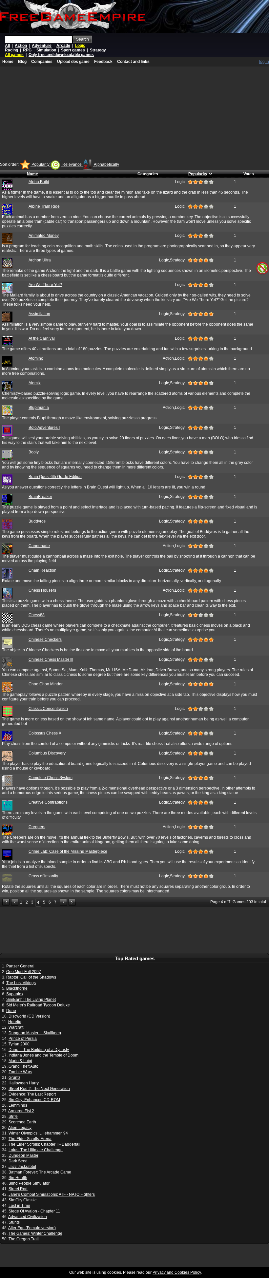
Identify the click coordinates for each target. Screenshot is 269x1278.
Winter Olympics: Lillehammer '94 (38, 1133)
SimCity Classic (22, 1200)
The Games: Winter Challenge (35, 1233)
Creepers (37, 827)
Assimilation (39, 314)
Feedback (103, 61)
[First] (6, 902)
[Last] (72, 902)
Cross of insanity (43, 876)
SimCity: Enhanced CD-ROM (34, 1099)
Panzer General (20, 966)
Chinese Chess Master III (51, 659)
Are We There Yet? (45, 284)
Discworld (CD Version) (29, 1016)
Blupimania (39, 407)
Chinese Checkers (45, 639)
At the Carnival (42, 338)
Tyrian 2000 (19, 1044)
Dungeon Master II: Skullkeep (35, 1033)
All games (14, 54)
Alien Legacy (19, 1127)
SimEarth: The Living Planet (31, 999)
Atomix (35, 383)
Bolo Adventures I (44, 427)
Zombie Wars (20, 1072)
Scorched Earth (22, 1122)
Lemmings (18, 1105)
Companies (41, 61)
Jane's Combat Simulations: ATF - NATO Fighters (52, 1194)
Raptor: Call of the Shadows (31, 977)
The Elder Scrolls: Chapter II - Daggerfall (44, 1144)
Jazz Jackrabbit (22, 1166)
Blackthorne (17, 988)
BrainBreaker (40, 496)
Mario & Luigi (20, 1061)
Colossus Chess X (45, 733)
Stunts (14, 1222)
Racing (11, 50)
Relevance (72, 164)
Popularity (41, 164)
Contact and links (133, 61)
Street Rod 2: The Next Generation (39, 1088)
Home (7, 61)
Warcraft (16, 1027)
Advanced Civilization (27, 1216)
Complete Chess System (50, 777)
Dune (11, 1010)
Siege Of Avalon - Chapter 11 (34, 1211)
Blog (22, 61)
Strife (13, 1116)
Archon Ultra (40, 260)
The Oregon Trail (24, 1239)
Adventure (42, 45)
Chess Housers (42, 590)
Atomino (36, 358)
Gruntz (14, 1077)
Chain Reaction (42, 570)
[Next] (63, 902)
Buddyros (37, 521)
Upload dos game (73, 61)
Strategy (98, 50)
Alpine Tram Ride (44, 206)
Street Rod (18, 1189)
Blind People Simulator (29, 1183)
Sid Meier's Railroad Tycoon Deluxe (38, 1005)
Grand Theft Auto (23, 1066)
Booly (34, 452)
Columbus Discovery (47, 753)
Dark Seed (18, 1161)
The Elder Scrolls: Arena (30, 1138)
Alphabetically (106, 164)
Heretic (14, 1022)
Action (21, 45)
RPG (27, 50)
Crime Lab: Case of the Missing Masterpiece (68, 851)
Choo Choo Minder (46, 684)
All (7, 45)
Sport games (73, 50)
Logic (80, 45)
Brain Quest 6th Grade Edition (55, 476)
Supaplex (14, 994)
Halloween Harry (24, 1083)
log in (264, 61)
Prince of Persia (23, 1038)
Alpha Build (39, 182)
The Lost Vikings (21, 983)
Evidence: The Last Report (32, 1094)
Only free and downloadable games (61, 54)
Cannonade (39, 546)
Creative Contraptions (48, 802)
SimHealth (18, 1177)
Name (32, 174)
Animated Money (44, 235)
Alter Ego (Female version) (32, 1228)
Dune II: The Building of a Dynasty (39, 1049)
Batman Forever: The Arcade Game (40, 1172)
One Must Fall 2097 (23, 971)
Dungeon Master (23, 1155)
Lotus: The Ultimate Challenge (36, 1150)
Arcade (63, 45)
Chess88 (37, 615)
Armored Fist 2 (21, 1111)
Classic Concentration (48, 708)
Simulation (46, 50)
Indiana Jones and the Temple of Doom (43, 1055)
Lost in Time (19, 1205)
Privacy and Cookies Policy (177, 1272)
